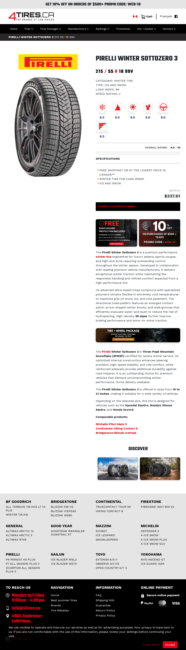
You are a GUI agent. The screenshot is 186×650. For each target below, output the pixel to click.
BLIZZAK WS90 (61, 515)
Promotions (123, 28)
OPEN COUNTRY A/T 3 (111, 568)
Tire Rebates (60, 610)
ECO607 (101, 531)
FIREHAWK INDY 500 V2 (157, 506)
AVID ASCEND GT (153, 559)
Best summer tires (64, 600)
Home (13, 28)
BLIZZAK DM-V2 (62, 506)
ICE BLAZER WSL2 (64, 559)
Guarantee (103, 605)
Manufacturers (77, 28)
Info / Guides (145, 28)
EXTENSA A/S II (106, 559)
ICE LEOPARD (105, 535)
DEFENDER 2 (150, 531)
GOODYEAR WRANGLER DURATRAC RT (68, 532)
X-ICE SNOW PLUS (154, 539)
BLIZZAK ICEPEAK (63, 511)
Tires (27, 28)
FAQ (99, 595)
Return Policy (105, 610)
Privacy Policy (105, 615)
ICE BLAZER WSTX (64, 563)
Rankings (101, 28)
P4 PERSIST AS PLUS (20, 559)
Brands (56, 605)
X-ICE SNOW (149, 535)
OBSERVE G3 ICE (107, 563)
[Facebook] (175, 16)
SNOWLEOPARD (107, 539)
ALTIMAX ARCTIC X (19, 535)
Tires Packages (49, 28)
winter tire (103, 256)
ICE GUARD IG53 (152, 563)
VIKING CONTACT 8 (109, 511)
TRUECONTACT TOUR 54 (113, 506)
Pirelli (106, 351)
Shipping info (105, 600)
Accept (170, 644)
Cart (149, 16)
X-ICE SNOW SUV (153, 543)
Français (166, 16)
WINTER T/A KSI (17, 514)
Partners (168, 28)
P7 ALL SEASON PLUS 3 (22, 563)
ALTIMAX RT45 (16, 539)
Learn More (151, 644)
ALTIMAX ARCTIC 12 (20, 531)
